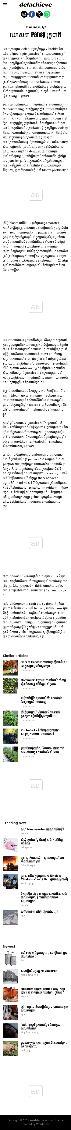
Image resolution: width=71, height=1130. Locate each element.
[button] (5, 4)
